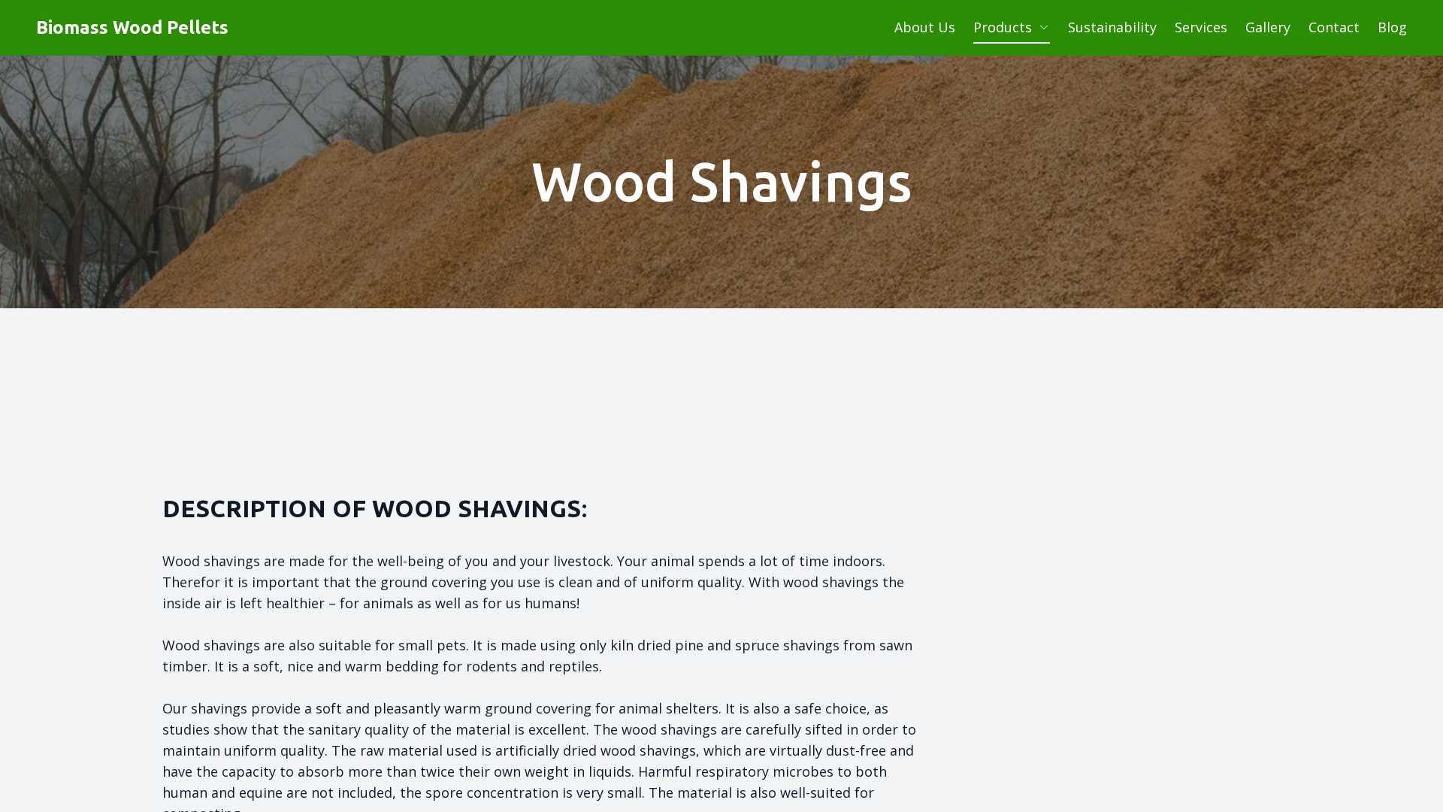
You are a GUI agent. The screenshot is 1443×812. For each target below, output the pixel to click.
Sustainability (1112, 27)
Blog (1392, 27)
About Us (924, 27)
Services (1201, 27)
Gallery (1267, 27)
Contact (1334, 27)
